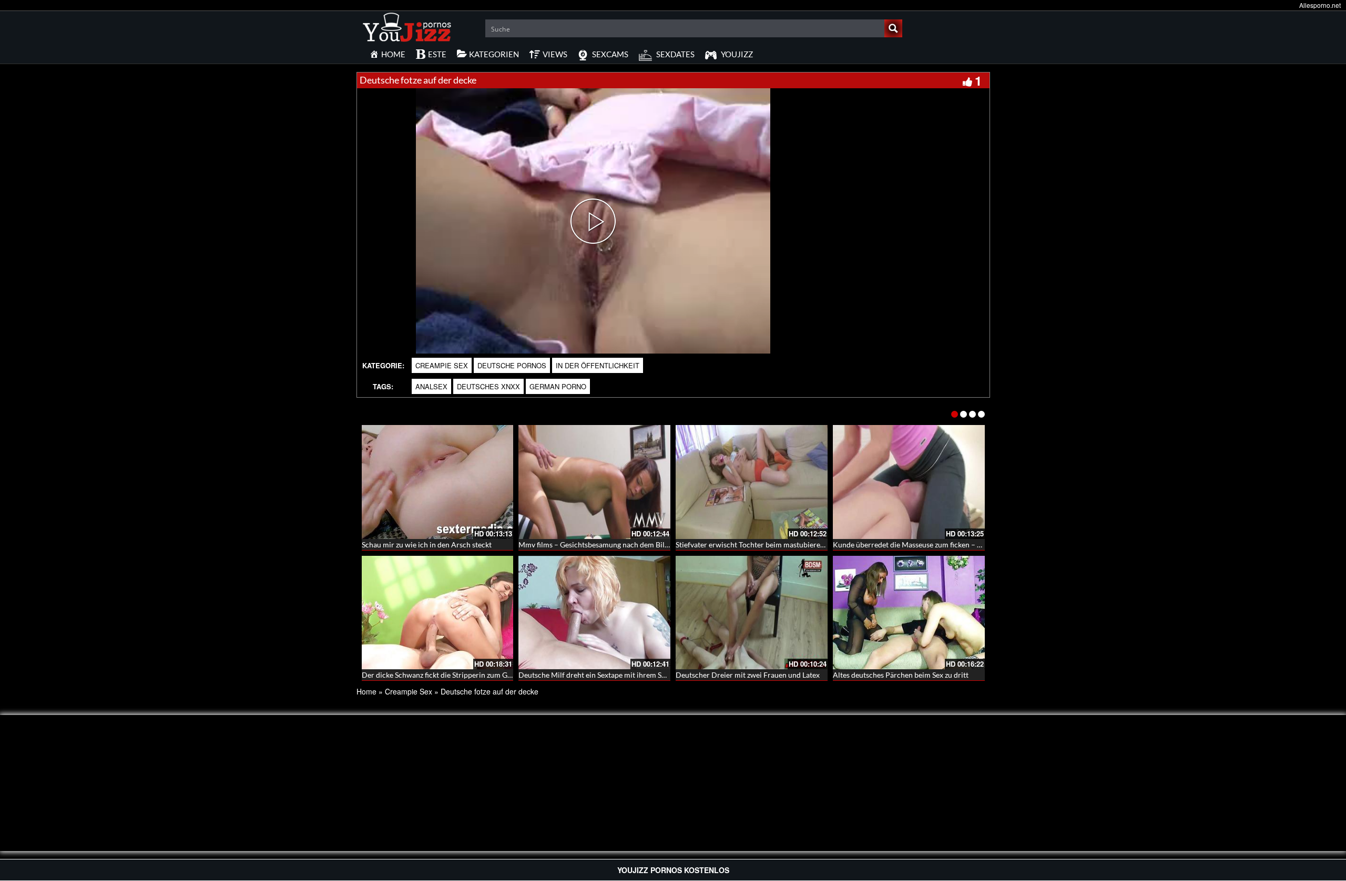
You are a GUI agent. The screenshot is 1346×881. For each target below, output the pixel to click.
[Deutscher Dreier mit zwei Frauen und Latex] (752, 613)
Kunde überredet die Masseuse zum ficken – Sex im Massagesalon (939, 544)
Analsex (431, 386)
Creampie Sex (441, 365)
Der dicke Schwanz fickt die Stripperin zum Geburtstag (450, 674)
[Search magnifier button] (893, 28)
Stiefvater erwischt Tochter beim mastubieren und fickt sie (770, 544)
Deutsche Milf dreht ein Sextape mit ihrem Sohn (596, 674)
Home (366, 691)
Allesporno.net (1320, 5)
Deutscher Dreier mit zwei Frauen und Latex (748, 674)
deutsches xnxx (488, 386)
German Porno (557, 386)
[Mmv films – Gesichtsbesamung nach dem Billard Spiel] (594, 482)
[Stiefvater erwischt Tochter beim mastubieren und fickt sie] (752, 482)
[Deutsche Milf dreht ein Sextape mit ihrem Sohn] (594, 613)
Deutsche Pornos (511, 365)
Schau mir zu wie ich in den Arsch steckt (427, 544)
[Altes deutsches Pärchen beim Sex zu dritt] (909, 613)
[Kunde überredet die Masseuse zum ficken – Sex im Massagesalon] (909, 482)
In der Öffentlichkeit (597, 365)
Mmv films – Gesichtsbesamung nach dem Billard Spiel (606, 544)
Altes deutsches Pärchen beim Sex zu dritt (900, 674)
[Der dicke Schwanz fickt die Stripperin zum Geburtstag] (438, 613)
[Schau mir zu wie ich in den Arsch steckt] (438, 482)
